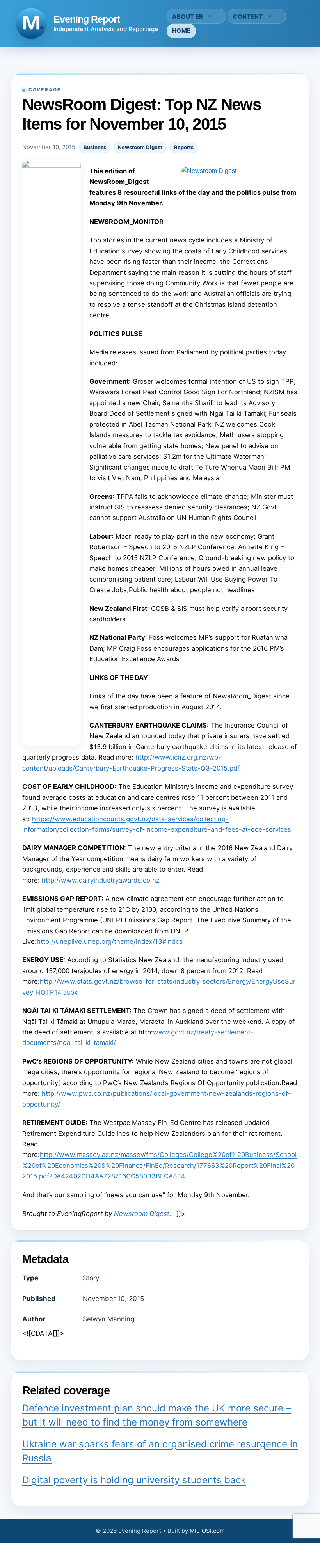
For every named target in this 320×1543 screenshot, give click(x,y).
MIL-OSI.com (207, 1530)
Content (248, 16)
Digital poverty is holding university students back (134, 1480)
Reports (184, 147)
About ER (187, 16)
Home (181, 30)
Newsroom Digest (140, 147)
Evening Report (86, 19)
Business (95, 147)
